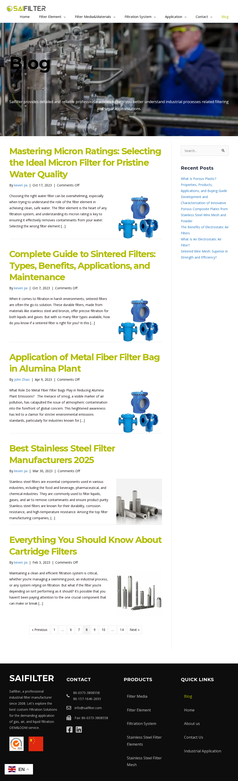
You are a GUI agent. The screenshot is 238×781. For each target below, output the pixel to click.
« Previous (39, 629)
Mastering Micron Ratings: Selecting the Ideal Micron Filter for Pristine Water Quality (85, 163)
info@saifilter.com (88, 708)
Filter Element (139, 710)
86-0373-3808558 (86, 692)
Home (189, 710)
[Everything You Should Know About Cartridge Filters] (139, 592)
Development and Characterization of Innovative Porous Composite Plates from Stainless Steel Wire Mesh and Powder (204, 209)
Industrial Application (202, 751)
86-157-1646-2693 (87, 699)
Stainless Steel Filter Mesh (144, 761)
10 (103, 629)
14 (122, 629)
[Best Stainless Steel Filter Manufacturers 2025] (139, 501)
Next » (134, 629)
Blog (188, 696)
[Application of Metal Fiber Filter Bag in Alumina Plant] (139, 410)
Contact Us (193, 737)
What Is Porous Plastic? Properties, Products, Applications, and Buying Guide (204, 184)
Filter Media (137, 696)
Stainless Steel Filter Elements (144, 741)
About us (192, 723)
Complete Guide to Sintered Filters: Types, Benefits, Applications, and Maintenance (82, 266)
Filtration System (141, 723)
